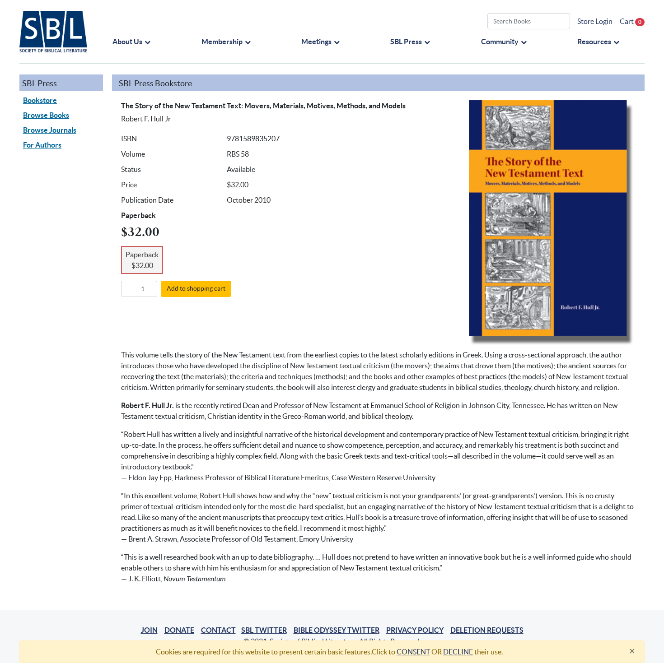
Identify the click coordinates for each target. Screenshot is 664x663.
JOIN (149, 630)
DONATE (179, 630)
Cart (630, 21)
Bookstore (40, 100)
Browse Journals (49, 130)
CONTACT (218, 630)
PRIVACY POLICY (415, 630)
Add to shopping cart (196, 288)
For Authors (42, 145)
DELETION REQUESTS (487, 630)
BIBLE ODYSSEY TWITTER (336, 630)
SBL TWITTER (264, 630)
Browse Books (46, 115)
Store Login (595, 21)
